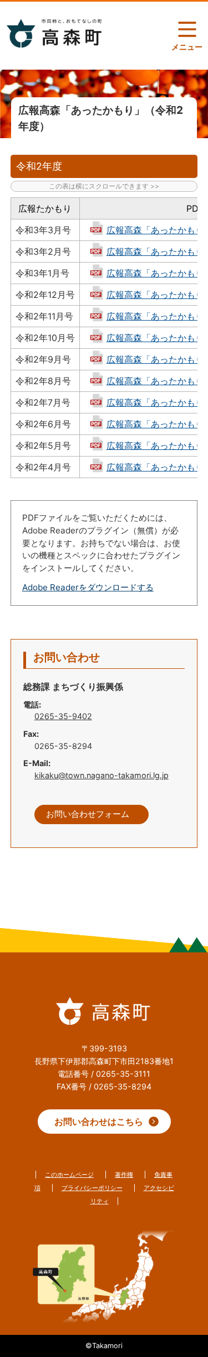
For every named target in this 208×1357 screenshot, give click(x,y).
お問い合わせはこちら (98, 1121)
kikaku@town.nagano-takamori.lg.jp (101, 775)
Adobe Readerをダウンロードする (88, 587)
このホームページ (69, 1174)
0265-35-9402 (63, 716)
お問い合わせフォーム (87, 814)
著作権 (124, 1174)
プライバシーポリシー (92, 1188)
